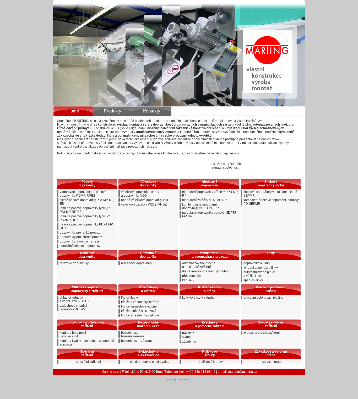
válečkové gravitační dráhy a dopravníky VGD (140, 193)
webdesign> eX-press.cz (179, 379)
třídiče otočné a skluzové (138, 311)
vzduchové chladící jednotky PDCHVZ (73, 307)
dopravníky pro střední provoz (81, 237)
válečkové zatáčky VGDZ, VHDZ (144, 204)
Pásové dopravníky (87, 183)
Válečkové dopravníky (148, 183)
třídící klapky (130, 297)
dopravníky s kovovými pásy (80, 241)
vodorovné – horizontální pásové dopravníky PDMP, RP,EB (83, 193)
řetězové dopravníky (74, 263)
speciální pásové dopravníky (80, 246)
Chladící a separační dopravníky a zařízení (87, 289)
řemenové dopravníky (136, 263)
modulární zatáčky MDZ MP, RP (204, 200)
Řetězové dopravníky (87, 254)
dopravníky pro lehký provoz (80, 232)
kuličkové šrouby (211, 362)
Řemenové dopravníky (148, 254)
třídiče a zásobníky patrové (140, 315)
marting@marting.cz (242, 372)
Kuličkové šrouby (209, 353)
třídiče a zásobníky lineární (140, 302)
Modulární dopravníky (209, 183)
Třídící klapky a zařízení (148, 289)
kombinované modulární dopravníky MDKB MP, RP (200, 206)
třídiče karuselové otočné (139, 306)
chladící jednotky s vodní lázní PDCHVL (75, 299)
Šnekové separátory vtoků (271, 183)
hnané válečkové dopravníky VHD (145, 200)
